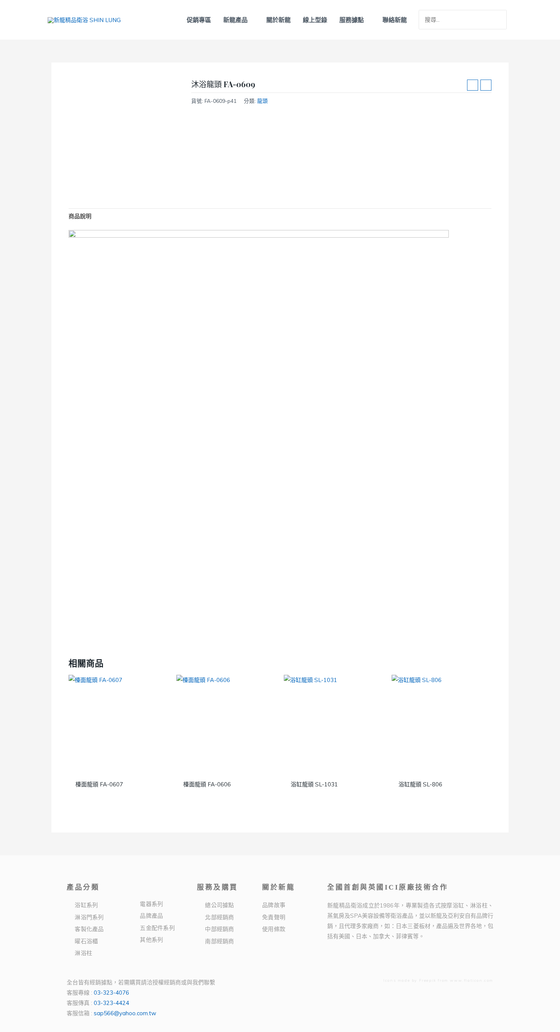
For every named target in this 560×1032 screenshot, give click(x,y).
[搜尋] (501, 19)
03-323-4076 (111, 992)
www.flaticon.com (471, 980)
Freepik (427, 980)
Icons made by (401, 980)
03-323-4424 (111, 1002)
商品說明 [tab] (80, 216)
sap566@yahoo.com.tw (125, 1013)
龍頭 (262, 100)
